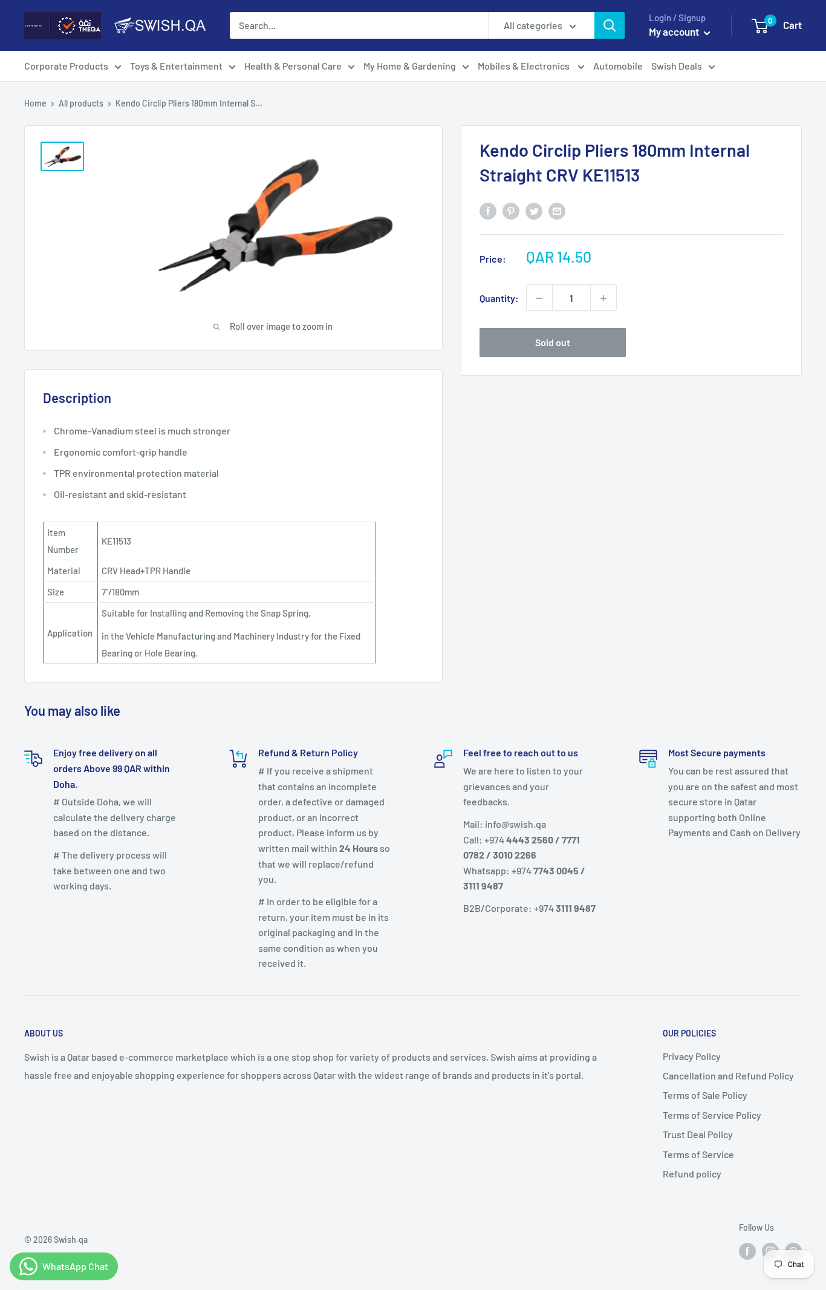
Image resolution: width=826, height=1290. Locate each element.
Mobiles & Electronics (524, 65)
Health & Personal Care (293, 65)
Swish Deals (676, 65)
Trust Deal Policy (698, 1134)
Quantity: (499, 298)
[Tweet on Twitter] (533, 210)
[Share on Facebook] (488, 210)
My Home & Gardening (409, 65)
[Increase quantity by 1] (603, 298)
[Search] (609, 25)
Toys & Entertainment (176, 65)
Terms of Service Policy (712, 1115)
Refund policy (692, 1173)
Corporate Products (66, 65)
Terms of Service (698, 1154)
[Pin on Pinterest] (510, 210)
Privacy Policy (692, 1056)
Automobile (618, 65)
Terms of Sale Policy (705, 1095)
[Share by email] (556, 210)
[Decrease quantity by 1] (539, 298)
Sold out (552, 343)
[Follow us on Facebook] (747, 1251)
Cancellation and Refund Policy (728, 1075)
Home (35, 103)
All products (81, 103)
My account (675, 31)
